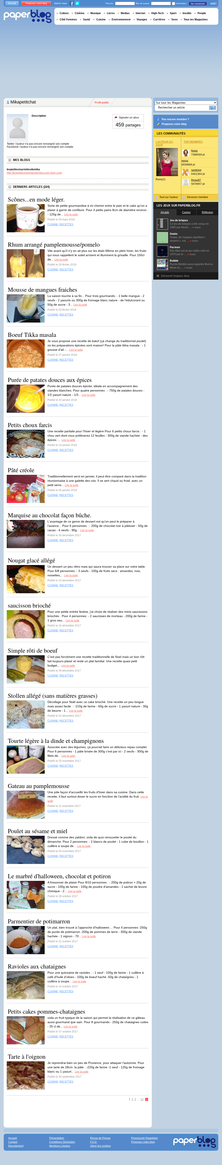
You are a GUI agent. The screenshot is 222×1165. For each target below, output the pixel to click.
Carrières (159, 19)
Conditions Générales (62, 1142)
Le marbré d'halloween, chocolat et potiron (59, 876)
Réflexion (207, 212)
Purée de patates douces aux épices (50, 379)
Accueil (12, 3)
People (202, 13)
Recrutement (15, 1145)
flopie (194, 150)
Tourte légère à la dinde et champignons (56, 740)
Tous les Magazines (196, 19)
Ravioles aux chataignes (37, 966)
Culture (64, 13)
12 (142, 1099)
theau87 (196, 180)
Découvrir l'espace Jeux (175, 275)
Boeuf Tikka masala (32, 334)
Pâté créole (21, 470)
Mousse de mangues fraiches (42, 289)
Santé (86, 19)
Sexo (174, 19)
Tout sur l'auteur (168, 197)
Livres (111, 13)
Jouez (197, 227)
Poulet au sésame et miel (37, 831)
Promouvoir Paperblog (144, 1138)
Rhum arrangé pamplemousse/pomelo (54, 244)
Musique (95, 13)
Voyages (142, 19)
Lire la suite (71, 214)
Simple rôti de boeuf (32, 650)
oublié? (213, 3)
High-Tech (157, 13)
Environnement (121, 19)
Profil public (102, 102)
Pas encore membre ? (175, 119)
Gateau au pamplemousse (38, 786)
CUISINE (52, 224)
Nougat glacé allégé (31, 560)
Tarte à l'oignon (27, 1056)
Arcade (165, 212)
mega (184, 160)
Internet (140, 13)
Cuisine (101, 19)
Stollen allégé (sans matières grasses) (52, 695)
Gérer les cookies (100, 1145)
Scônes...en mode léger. (36, 199)
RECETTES (66, 224)
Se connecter (198, 3)
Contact (12, 1142)
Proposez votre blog (174, 124)
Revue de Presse (100, 1138)
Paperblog (28, 16)
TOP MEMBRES (193, 141)
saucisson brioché (29, 605)
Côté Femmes (68, 19)
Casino (186, 212)
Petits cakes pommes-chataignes (46, 1011)
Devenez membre (197, 197)
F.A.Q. (93, 1142)
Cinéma (79, 13)
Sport (173, 13)
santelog (196, 170)
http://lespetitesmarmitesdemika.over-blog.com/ (34, 172)
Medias (125, 13)
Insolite (187, 13)
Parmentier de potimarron (39, 921)
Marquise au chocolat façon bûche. (49, 515)
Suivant (147, 1099)
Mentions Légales (59, 1145)
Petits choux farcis (30, 425)
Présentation (56, 1138)
